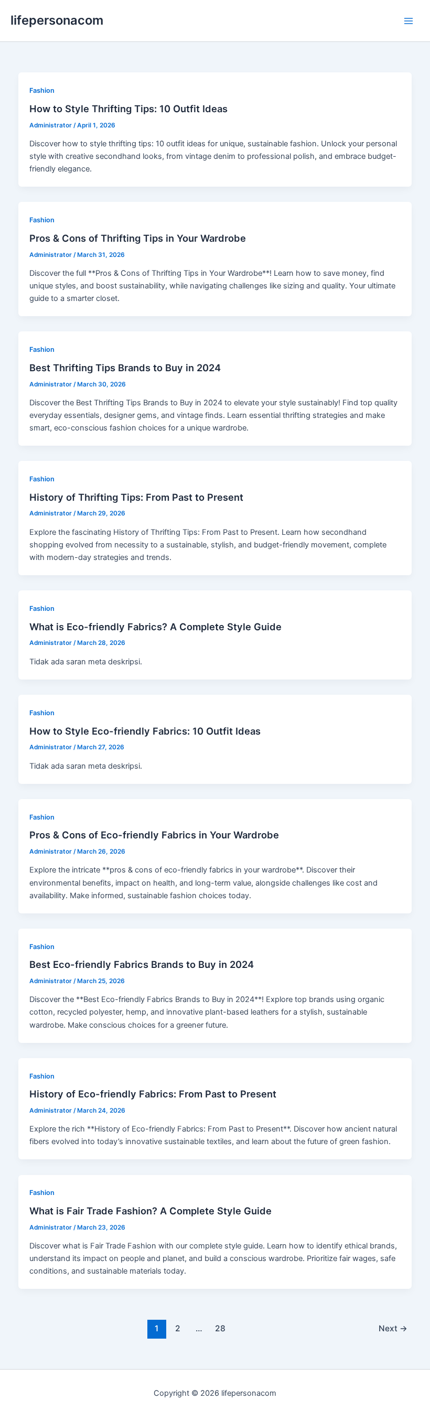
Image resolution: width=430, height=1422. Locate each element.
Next (393, 1328)
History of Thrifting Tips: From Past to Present (136, 497)
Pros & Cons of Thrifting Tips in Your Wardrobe (137, 238)
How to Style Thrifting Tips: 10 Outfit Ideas (128, 108)
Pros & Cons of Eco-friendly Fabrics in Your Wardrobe (154, 835)
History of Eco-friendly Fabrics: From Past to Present (152, 1094)
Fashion (42, 90)
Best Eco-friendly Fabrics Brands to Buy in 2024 (141, 964)
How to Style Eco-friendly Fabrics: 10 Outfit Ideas (145, 731)
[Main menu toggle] (408, 21)
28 (220, 1328)
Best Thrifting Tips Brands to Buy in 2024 (125, 367)
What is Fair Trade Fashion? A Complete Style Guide (150, 1210)
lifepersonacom (56, 20)
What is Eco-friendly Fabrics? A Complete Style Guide (155, 626)
